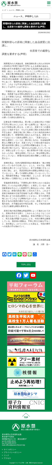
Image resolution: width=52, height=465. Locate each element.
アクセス (7, 458)
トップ (4, 10)
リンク (6, 455)
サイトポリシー (10, 449)
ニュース (11, 10)
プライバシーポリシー (12, 452)
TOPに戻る (26, 264)
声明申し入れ (20, 10)
